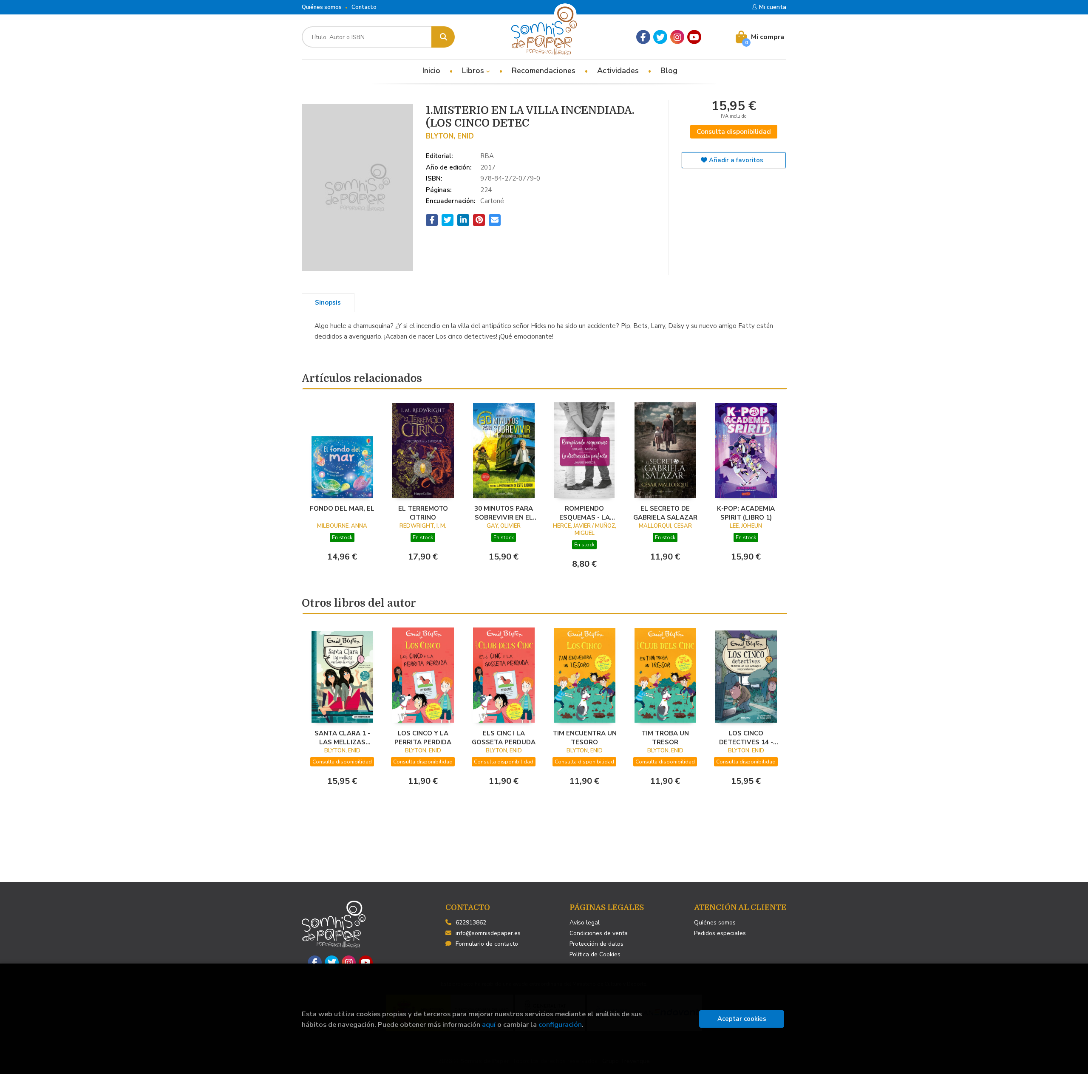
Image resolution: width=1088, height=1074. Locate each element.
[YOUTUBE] (694, 37)
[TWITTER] (660, 37)
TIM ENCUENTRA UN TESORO (584, 737)
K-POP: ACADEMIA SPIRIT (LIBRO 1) (746, 512)
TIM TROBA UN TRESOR (665, 737)
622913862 (471, 923)
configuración (560, 1024)
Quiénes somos (322, 7)
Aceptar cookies (741, 1019)
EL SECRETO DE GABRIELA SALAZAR (665, 512)
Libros (474, 70)
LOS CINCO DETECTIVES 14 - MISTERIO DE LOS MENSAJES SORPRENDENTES (746, 737)
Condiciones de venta (599, 933)
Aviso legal (585, 923)
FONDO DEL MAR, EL (342, 508)
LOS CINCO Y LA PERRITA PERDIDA (422, 737)
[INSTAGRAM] (677, 37)
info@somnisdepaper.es (488, 933)
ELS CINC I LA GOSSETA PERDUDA (504, 737)
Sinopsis (328, 302)
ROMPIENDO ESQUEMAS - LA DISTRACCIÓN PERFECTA (584, 512)
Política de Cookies (595, 954)
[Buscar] (443, 37)
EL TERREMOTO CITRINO (423, 512)
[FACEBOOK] (643, 37)
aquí (489, 1024)
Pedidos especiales (720, 933)
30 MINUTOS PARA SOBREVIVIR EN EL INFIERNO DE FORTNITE (503, 512)
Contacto (364, 7)
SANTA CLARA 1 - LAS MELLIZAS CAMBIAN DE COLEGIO (342, 737)
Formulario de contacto (487, 944)
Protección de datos (596, 944)
